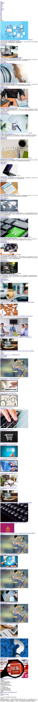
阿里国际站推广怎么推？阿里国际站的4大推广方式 (8, 83)
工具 (3, 356)
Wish (8, 354)
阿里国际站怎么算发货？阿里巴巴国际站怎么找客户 (8, 108)
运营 (1, 355)
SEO (2, 355)
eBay (10, 354)
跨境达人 (6, 692)
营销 (4, 355)
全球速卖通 (13, 354)
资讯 (6, 356)
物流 (4, 356)
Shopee (4, 354)
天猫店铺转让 (2, 692)
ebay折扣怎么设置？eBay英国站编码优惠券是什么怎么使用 (10, 40)
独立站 (17, 354)
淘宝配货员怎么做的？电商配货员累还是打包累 (8, 255)
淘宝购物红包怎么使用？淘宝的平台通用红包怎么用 (8, 274)
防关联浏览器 (10, 692)
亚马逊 (1, 354)
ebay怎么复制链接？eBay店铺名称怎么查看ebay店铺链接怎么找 (10, 58)
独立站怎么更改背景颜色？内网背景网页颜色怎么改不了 (9, 212)
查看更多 (1, 281)
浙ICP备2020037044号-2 (21, 697)
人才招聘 (1, 694)
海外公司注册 (14, 692)
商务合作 (5, 694)
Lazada (6, 354)
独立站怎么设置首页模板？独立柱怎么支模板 (7, 194)
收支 (1, 356)
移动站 (8, 694)
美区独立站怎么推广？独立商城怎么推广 (7, 176)
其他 (19, 354)
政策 (6, 355)
